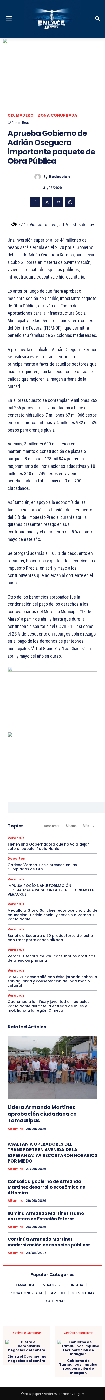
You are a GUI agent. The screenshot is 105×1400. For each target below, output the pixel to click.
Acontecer (51, 825)
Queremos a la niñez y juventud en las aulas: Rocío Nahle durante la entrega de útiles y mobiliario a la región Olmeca (49, 1006)
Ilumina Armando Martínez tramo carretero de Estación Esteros (46, 1216)
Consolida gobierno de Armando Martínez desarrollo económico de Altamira (46, 1187)
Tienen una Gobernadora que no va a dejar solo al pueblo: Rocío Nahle (48, 846)
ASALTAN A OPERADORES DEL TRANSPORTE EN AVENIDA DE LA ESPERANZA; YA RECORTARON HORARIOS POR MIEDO (52, 1152)
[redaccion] (38, 177)
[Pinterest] (58, 202)
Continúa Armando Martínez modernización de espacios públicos (49, 1242)
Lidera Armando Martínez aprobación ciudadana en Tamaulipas (42, 1114)
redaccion (59, 177)
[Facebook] (35, 202)
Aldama (71, 825)
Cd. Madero (20, 115)
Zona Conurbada (57, 115)
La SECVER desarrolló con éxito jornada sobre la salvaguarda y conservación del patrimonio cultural (52, 981)
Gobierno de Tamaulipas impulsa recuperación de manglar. (78, 1367)
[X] (47, 202)
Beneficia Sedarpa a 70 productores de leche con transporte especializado (50, 937)
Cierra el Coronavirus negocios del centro (26, 1359)
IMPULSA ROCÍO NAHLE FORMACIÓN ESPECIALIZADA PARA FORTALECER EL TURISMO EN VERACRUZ (51, 890)
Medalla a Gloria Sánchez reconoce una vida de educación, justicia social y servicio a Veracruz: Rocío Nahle (52, 915)
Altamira (16, 1129)
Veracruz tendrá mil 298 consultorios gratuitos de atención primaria (51, 958)
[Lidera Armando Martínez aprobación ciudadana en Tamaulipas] (52, 1067)
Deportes (16, 858)
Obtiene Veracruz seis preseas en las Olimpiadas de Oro (42, 867)
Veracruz (16, 838)
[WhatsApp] (70, 202)
